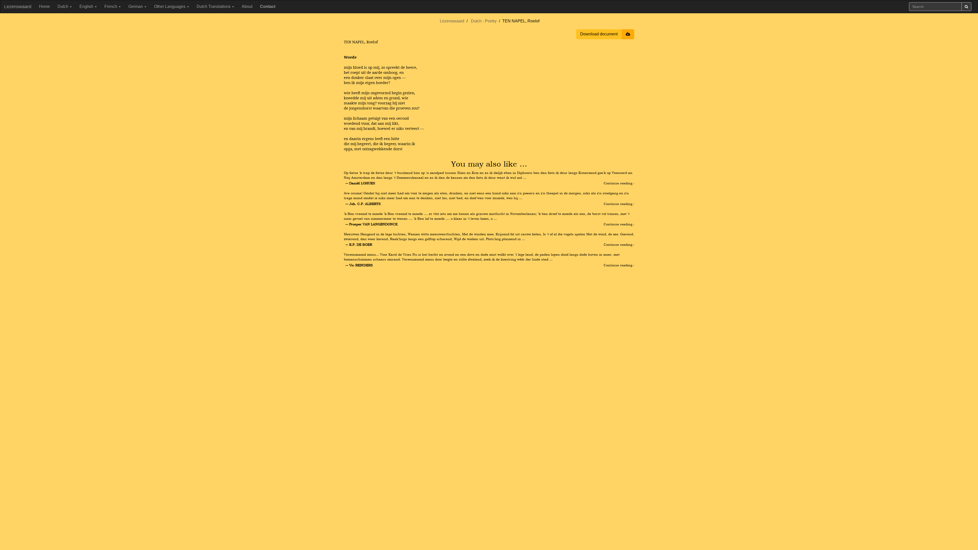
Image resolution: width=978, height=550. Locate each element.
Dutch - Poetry (484, 21)
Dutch (63, 6)
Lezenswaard (17, 6)
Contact (267, 6)
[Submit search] (966, 6)
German (136, 6)
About (247, 6)
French (111, 6)
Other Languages (170, 6)
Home (44, 6)
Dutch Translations (214, 6)
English (86, 6)
